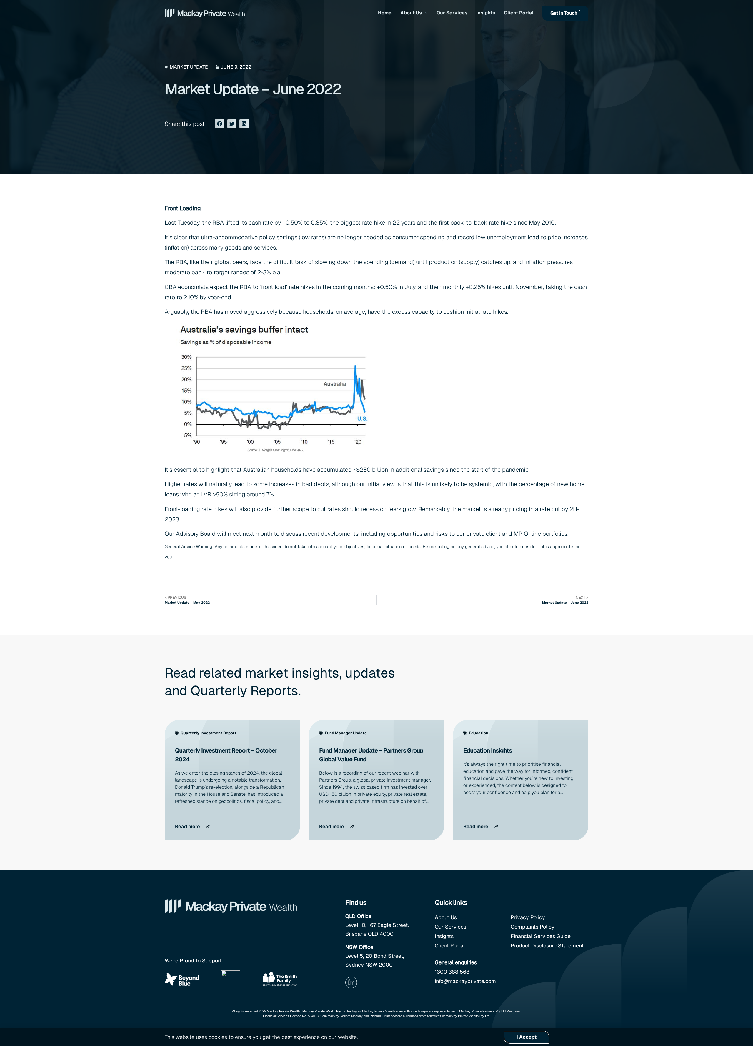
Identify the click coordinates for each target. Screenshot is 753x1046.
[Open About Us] (426, 12)
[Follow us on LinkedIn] (351, 982)
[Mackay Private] (205, 13)
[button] (219, 124)
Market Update (189, 67)
